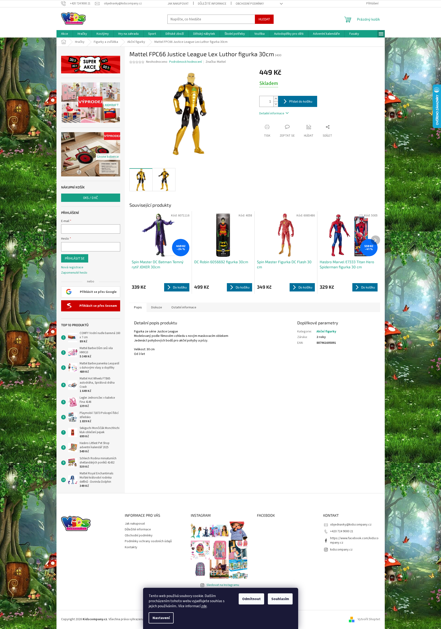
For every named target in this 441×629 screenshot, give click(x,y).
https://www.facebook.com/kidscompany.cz (354, 540)
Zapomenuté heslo (74, 273)
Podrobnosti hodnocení (185, 62)
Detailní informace (271, 113)
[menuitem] (64, 34)
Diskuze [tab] (156, 307)
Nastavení (161, 617)
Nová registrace (72, 267)
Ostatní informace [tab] (183, 307)
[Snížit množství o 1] (275, 104)
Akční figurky (326, 331)
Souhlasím (280, 598)
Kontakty (131, 547)
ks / (90, 198)
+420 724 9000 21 (341, 531)
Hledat (264, 19)
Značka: (216, 61)
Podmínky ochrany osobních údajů (148, 541)
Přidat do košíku (300, 101)
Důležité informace (212, 4)
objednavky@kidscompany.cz (351, 524)
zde (204, 606)
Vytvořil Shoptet (369, 619)
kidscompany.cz (341, 549)
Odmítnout (251, 598)
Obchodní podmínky (250, 4)
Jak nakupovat (178, 4)
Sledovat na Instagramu (222, 585)
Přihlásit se (74, 258)
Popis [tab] (138, 307)
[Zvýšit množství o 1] (275, 98)
